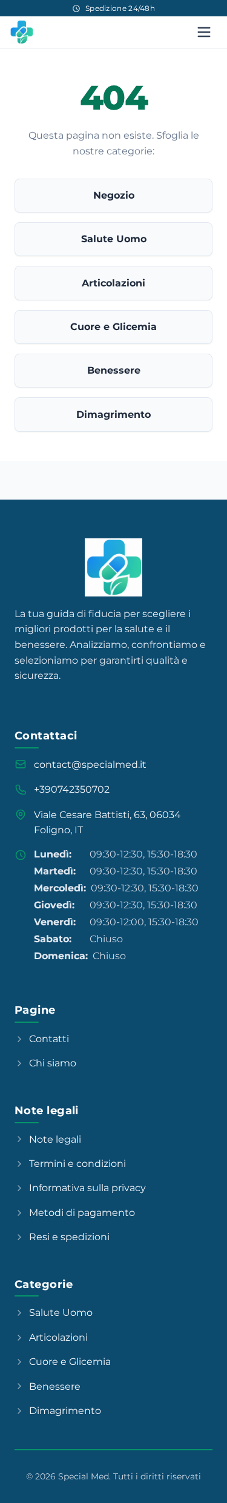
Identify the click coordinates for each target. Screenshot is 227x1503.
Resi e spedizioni (69, 1237)
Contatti (49, 1039)
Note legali (55, 1139)
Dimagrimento (113, 414)
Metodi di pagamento (82, 1212)
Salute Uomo (113, 239)
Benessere (113, 370)
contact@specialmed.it (90, 764)
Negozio (113, 195)
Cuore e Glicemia (113, 326)
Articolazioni (113, 283)
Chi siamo (52, 1063)
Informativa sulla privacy (87, 1188)
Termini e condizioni (77, 1163)
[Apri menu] (204, 32)
